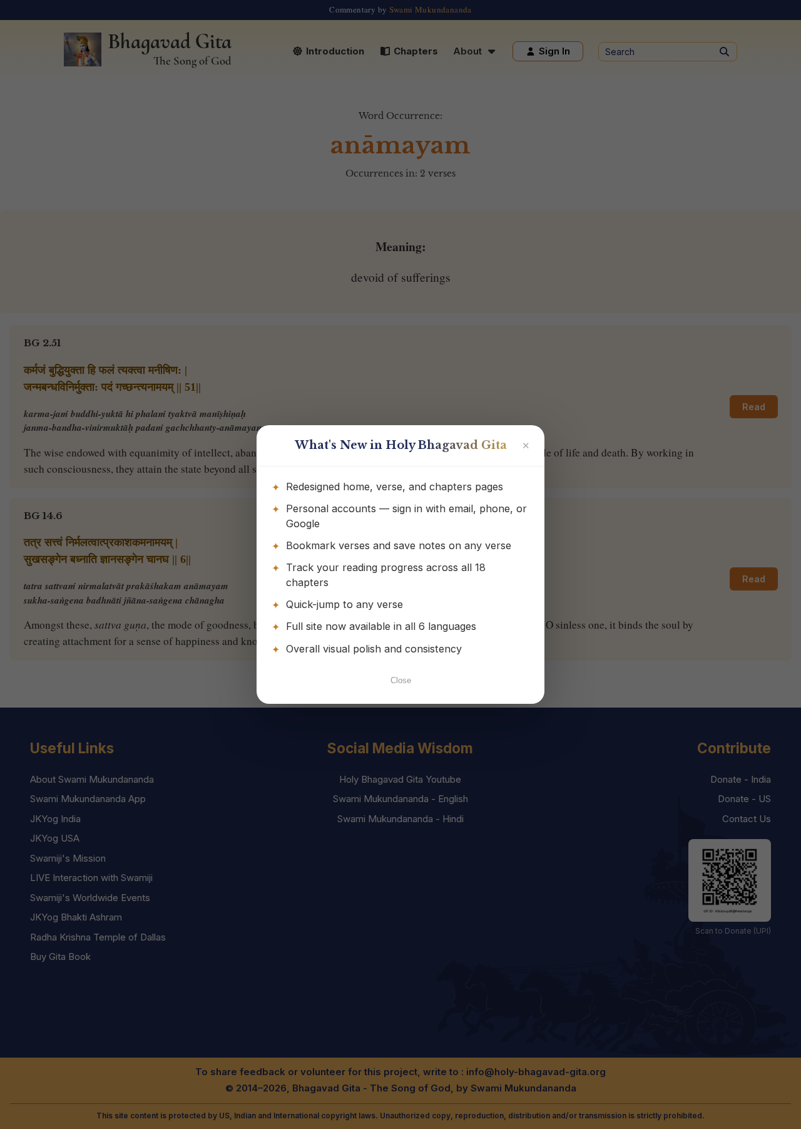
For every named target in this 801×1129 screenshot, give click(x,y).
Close (400, 680)
